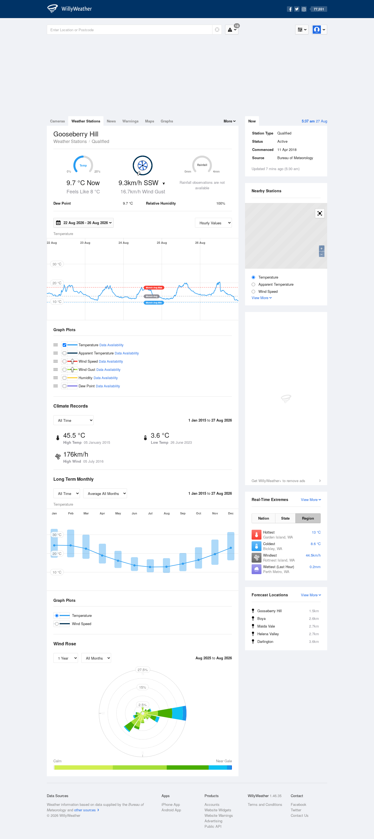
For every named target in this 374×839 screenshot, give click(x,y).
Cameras (57, 121)
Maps (149, 121)
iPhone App (171, 804)
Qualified (100, 141)
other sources (85, 809)
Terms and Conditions (265, 804)
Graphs (167, 121)
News (111, 121)
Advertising (213, 820)
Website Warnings (219, 815)
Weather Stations (85, 121)
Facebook (298, 804)
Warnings (130, 121)
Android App (171, 809)
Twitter (296, 809)
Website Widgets (218, 809)
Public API (213, 826)
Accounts (212, 804)
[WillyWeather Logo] (72, 9)
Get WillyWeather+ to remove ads (278, 480)
